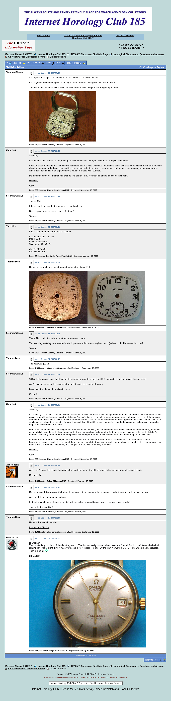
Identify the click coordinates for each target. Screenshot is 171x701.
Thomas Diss (13, 261)
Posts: (33, 145)
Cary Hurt (11, 150)
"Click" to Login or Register (152, 67)
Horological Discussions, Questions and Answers (138, 54)
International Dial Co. (39, 527)
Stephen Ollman (14, 72)
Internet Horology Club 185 (51, 54)
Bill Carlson (12, 537)
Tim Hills (11, 226)
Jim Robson (12, 464)
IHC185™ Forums (125, 35)
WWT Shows (43, 35)
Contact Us (62, 674)
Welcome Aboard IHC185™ (19, 54)
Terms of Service (106, 674)
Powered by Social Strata (86, 655)
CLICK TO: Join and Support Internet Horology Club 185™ (83, 36)
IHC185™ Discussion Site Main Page (89, 54)
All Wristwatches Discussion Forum (26, 57)
